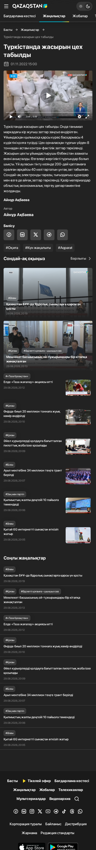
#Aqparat (65, 248)
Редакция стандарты (57, 833)
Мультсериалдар (31, 799)
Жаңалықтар (54, 16)
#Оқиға (12, 248)
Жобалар (80, 16)
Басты (8, 30)
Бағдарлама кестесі (20, 16)
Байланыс (53, 824)
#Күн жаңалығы (38, 248)
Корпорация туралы (26, 824)
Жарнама (29, 833)
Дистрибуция (76, 824)
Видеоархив (60, 799)
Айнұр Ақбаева (18, 214)
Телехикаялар (70, 790)
